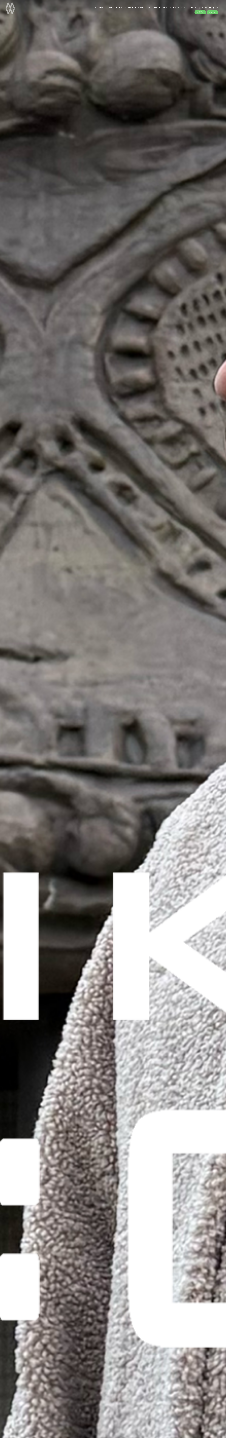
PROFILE (132, 8)
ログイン (212, 12)
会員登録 (200, 12)
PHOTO (193, 8)
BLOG (176, 8)
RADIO (122, 8)
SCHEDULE (111, 8)
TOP (94, 8)
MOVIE (184, 8)
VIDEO (141, 8)
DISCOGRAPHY (153, 8)
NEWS (101, 8)
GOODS (167, 8)
